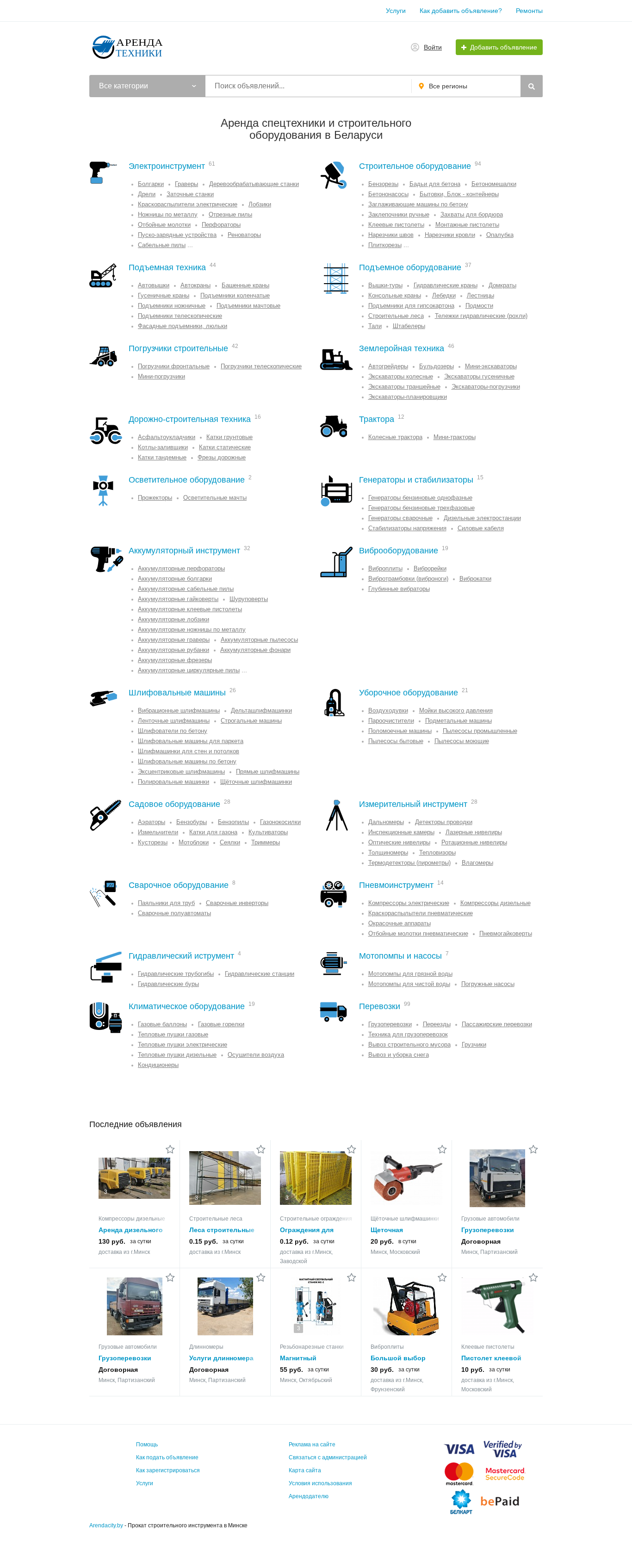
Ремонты (529, 10)
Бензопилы (233, 821)
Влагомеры (477, 862)
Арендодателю (308, 1496)
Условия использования (320, 1483)
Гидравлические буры (168, 983)
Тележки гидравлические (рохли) (481, 315)
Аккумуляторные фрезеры (175, 660)
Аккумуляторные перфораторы (181, 568)
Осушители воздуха (256, 1054)
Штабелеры (409, 325)
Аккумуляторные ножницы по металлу (192, 629)
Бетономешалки (493, 183)
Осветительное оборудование (187, 479)
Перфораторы (221, 224)
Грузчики (474, 1044)
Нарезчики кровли (450, 234)
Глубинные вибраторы (399, 588)
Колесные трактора (395, 437)
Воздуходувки (388, 710)
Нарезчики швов (391, 234)
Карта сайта (305, 1470)
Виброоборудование (398, 550)
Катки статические (225, 447)
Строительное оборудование (415, 166)
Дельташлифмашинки (261, 710)
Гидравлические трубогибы (176, 973)
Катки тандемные (162, 457)
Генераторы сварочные (400, 518)
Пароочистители (391, 720)
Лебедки (444, 295)
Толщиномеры (388, 852)
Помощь (147, 1444)
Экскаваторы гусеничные (479, 376)
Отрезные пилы (230, 214)
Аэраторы (151, 821)
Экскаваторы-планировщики (407, 396)
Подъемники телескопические (180, 315)
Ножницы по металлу (168, 214)
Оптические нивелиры (399, 842)
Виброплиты (385, 568)
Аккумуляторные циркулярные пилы (189, 670)
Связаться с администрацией (328, 1457)
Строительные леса (396, 315)
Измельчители (158, 832)
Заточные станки (190, 194)
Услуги (396, 10)
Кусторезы (152, 842)
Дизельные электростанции (482, 518)
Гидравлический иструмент (181, 956)
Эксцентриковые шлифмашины (181, 771)
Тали (375, 325)
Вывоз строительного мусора (409, 1044)
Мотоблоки (194, 842)
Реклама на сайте (312, 1444)
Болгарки (151, 183)
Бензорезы (383, 183)
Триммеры (265, 842)
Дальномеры (386, 821)
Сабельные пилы (162, 245)
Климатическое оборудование (187, 1006)
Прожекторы (155, 497)
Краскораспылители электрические (187, 204)
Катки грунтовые (229, 437)
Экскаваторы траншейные (404, 386)
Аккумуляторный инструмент (184, 550)
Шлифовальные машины (177, 692)
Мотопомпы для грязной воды (410, 973)
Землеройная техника (401, 348)
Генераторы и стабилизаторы (416, 479)
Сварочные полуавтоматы (174, 913)
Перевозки (379, 1006)
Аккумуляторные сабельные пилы (186, 588)
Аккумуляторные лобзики (173, 619)
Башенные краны (245, 285)
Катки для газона (213, 832)
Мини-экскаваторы (491, 366)
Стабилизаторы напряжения (407, 528)
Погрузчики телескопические (261, 366)
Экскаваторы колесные (400, 376)
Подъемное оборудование (410, 267)
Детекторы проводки (443, 821)
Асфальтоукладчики (166, 437)
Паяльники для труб (166, 902)
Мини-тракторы (455, 437)
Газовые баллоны (162, 1024)
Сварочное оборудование (179, 885)
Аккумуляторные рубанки (173, 649)
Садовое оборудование (174, 804)
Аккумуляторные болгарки (175, 578)
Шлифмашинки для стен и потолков (188, 751)
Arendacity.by (106, 1525)
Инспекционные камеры (401, 832)
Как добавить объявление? (461, 10)
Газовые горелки (221, 1024)
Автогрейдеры (388, 366)
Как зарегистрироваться (168, 1470)
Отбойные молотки (164, 224)
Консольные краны (394, 295)
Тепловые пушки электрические (182, 1044)
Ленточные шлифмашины (174, 720)
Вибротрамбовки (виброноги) (408, 578)
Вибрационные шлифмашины (179, 710)
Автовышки (153, 285)
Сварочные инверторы (237, 902)
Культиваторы (268, 832)
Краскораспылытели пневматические (420, 913)
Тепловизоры (437, 852)
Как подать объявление (167, 1457)
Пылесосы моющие (461, 741)
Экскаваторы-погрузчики (486, 386)
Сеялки (230, 842)
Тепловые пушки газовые (173, 1034)
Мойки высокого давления (456, 710)
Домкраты (502, 285)
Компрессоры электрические (408, 902)
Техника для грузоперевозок (408, 1034)
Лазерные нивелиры (474, 832)
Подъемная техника (167, 267)
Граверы (186, 183)
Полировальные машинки (173, 781)
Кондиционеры (158, 1064)
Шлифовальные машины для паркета (190, 741)
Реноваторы (244, 234)
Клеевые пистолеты (396, 224)
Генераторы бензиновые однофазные (420, 497)
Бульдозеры (436, 366)
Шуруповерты (248, 598)
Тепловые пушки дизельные (177, 1054)
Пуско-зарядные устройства (177, 234)
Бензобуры (191, 821)
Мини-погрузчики (161, 376)
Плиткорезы (385, 245)
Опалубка (500, 234)
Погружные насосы (487, 983)
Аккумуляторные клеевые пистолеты (190, 609)
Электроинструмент (167, 166)
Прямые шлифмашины (267, 771)
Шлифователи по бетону (172, 730)
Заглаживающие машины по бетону (418, 204)
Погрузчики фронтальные (174, 366)
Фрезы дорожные (222, 457)
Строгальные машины (251, 720)
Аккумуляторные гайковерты (178, 598)
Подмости (479, 305)
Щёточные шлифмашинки (256, 781)
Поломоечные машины (400, 730)
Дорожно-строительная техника (190, 419)
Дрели (146, 194)
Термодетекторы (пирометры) (409, 862)
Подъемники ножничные (171, 305)
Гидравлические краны (445, 285)
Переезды (437, 1024)
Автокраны (195, 285)
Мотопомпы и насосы (400, 956)
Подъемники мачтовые (248, 305)
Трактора (376, 419)
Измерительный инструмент (413, 804)
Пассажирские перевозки (497, 1024)
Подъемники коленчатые (235, 295)
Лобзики (259, 204)
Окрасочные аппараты (399, 923)
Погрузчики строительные (178, 348)
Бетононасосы (388, 194)
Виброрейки (430, 568)
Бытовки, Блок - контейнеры (459, 194)
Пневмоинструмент (396, 885)
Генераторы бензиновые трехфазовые (421, 507)
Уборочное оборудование (408, 692)
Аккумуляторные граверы (174, 639)
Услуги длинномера (221, 1358)
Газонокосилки (280, 821)
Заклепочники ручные (398, 214)
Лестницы (480, 295)
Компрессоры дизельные (495, 902)
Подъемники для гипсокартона (411, 305)
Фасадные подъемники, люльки (182, 325)
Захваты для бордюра (471, 214)
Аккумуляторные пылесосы (259, 639)
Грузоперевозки (390, 1024)
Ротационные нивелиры (474, 842)
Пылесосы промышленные (480, 730)
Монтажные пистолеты (467, 224)
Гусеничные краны (163, 295)
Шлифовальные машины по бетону (187, 761)
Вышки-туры (385, 285)
